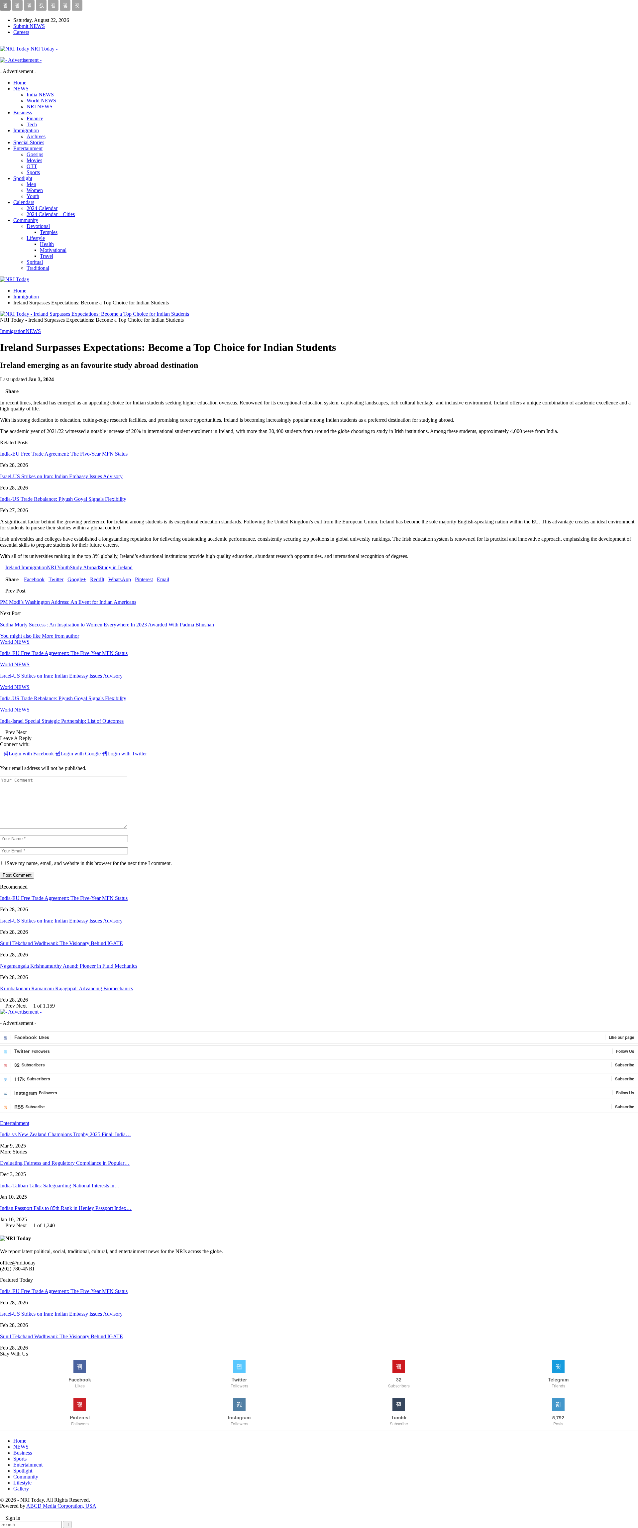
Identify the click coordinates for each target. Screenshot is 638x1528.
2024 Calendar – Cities (51, 214)
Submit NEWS (29, 26)
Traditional (38, 268)
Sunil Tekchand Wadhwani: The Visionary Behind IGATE (61, 943)
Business (22, 112)
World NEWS (41, 100)
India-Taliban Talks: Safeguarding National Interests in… (60, 1185)
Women (35, 190)
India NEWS (40, 94)
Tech (32, 124)
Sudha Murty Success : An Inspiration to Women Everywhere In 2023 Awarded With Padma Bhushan (107, 624)
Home (19, 82)
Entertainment (28, 148)
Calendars (23, 202)
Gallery (21, 1488)
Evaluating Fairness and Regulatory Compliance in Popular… (65, 1163)
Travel (46, 256)
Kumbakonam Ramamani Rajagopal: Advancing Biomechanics (66, 988)
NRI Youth (58, 567)
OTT (32, 166)
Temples (48, 232)
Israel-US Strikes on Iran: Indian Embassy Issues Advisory (61, 476)
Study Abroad (84, 567)
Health (47, 244)
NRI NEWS (40, 106)
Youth (33, 196)
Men (31, 184)
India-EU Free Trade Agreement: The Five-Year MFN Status (64, 454)
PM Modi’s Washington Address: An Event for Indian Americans (68, 602)
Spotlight (22, 178)
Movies (34, 160)
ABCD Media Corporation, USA (61, 1506)
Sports (33, 172)
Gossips (35, 154)
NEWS (21, 88)
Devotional (38, 226)
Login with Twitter (127, 753)
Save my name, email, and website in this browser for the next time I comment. (89, 863)
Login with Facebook (32, 753)
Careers (21, 32)
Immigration (26, 130)
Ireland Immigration (26, 567)
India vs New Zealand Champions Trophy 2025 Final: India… (65, 1134)
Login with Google (81, 753)
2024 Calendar (42, 208)
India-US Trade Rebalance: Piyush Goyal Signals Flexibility (63, 499)
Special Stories (28, 142)
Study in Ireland (116, 567)
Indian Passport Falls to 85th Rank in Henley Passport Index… (66, 1208)
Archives (36, 136)
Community (25, 220)
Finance (35, 118)
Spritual (35, 262)
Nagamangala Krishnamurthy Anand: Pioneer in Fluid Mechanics (68, 966)
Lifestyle (36, 238)
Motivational (53, 250)
